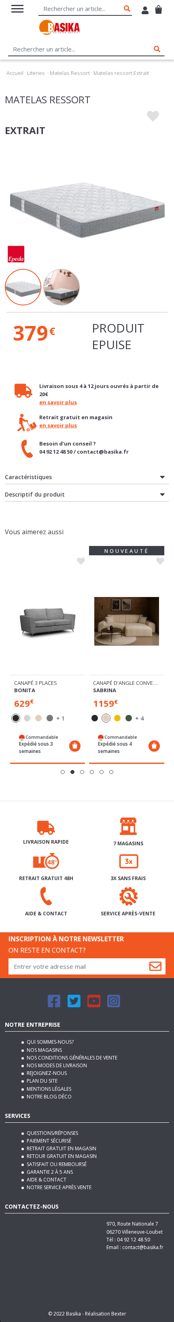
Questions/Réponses (51, 1133)
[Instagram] (113, 1004)
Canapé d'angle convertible (131, 683)
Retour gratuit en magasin (61, 1156)
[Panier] (158, 6)
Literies (36, 73)
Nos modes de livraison (56, 1065)
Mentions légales (48, 1088)
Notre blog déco (48, 1096)
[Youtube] (93, 1004)
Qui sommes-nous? (49, 1041)
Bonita (24, 690)
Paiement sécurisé (48, 1140)
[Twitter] (74, 1004)
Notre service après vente (58, 1187)
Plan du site (41, 1080)
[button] (63, 772)
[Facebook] (54, 1004)
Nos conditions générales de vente (71, 1057)
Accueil (14, 73)
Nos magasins (43, 1050)
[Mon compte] (145, 11)
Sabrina (104, 690)
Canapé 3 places (35, 683)
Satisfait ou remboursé (56, 1164)
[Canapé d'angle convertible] (126, 621)
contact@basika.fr (142, 1247)
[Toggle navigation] (17, 8)
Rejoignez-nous (46, 1073)
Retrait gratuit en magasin (60, 1148)
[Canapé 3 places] (47, 621)
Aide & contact (45, 1179)
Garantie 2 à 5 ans (49, 1171)
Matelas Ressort (70, 73)
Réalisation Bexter (105, 1313)
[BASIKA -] (59, 28)
